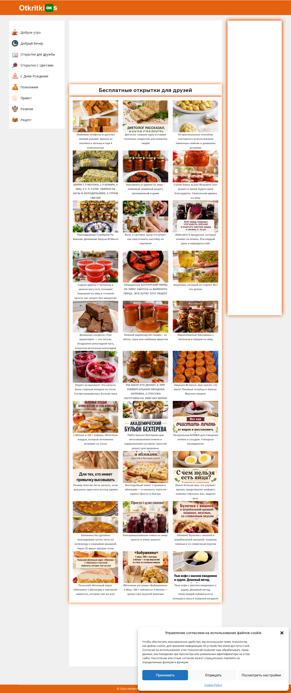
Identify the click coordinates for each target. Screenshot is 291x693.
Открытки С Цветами (36, 65)
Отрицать (213, 675)
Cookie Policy (213, 685)
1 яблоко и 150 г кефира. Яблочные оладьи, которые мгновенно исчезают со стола (95, 439)
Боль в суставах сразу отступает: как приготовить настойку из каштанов (145, 239)
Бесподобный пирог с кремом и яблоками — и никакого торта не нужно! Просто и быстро (145, 489)
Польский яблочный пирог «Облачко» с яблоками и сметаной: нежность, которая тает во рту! (95, 589)
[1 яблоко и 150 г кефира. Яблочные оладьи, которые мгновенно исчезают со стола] (95, 417)
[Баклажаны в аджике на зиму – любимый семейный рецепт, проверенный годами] (145, 166)
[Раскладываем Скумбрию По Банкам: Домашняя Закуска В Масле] (95, 216)
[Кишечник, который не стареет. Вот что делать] (195, 267)
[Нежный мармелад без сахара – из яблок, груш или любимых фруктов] (145, 317)
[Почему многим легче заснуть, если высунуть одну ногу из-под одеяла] (95, 467)
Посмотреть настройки (261, 675)
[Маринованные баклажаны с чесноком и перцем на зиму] (195, 317)
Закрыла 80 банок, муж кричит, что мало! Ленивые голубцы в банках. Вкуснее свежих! (195, 389)
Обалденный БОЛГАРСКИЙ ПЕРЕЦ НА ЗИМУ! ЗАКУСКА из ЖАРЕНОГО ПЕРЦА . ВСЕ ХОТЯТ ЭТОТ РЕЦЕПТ (145, 289)
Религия (26, 109)
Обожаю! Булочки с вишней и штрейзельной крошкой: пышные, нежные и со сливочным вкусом (195, 539)
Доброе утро (30, 32)
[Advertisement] (145, 52)
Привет (26, 98)
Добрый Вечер (31, 43)
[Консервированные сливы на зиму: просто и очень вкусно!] (145, 517)
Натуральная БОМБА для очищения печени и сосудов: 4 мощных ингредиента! (195, 439)
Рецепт (26, 120)
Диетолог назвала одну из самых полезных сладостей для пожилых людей (145, 139)
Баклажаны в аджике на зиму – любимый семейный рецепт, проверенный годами (145, 189)
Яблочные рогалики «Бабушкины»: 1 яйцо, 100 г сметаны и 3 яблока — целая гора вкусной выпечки (145, 589)
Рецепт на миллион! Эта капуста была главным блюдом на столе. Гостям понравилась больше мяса (95, 389)
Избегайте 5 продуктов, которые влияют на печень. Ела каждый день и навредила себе (195, 239)
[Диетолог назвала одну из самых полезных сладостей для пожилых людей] (145, 116)
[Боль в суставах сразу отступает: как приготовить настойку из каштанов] (145, 216)
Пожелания (29, 87)
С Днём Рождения (34, 76)
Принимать (165, 675)
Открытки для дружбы (37, 54)
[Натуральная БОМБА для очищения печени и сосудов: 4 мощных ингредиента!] (195, 417)
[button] (282, 633)
